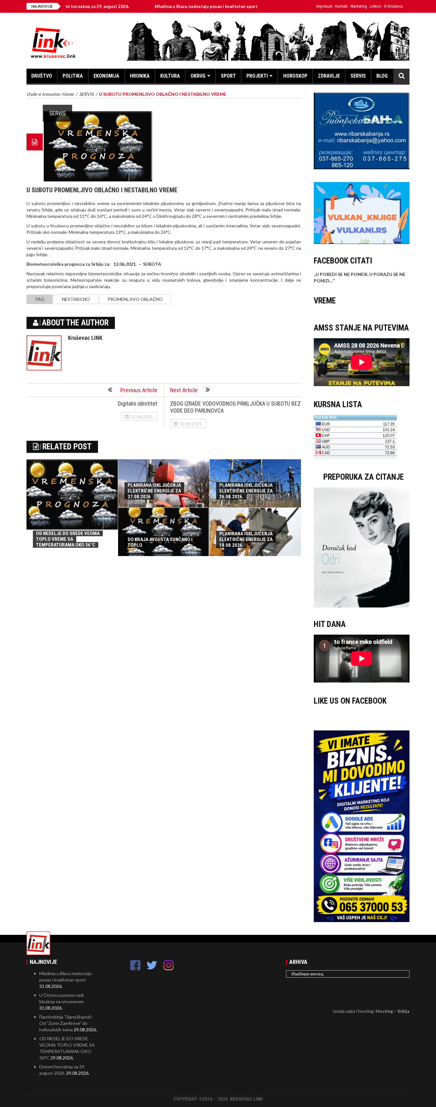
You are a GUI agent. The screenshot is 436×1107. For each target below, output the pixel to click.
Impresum (324, 6)
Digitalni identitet (137, 403)
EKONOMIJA (106, 76)
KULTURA (170, 76)
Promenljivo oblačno (135, 299)
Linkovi (375, 6)
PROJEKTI (257, 76)
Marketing (358, 6)
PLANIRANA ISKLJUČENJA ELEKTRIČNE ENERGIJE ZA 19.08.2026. (246, 539)
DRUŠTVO (41, 76)
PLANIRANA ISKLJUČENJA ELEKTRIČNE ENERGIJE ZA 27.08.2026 (154, 491)
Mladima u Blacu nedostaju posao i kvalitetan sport (171, 6)
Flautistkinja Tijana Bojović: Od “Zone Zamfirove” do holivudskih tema (66, 1023)
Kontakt (341, 6)
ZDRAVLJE (329, 76)
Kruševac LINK (85, 337)
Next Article (184, 390)
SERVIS (358, 76)
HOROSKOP (295, 76)
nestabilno (76, 299)
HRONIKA (140, 76)
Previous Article (138, 390)
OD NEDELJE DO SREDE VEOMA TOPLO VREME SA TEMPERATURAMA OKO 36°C (68, 539)
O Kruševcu (393, 6)
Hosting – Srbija (393, 1011)
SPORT (228, 76)
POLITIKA (73, 76)
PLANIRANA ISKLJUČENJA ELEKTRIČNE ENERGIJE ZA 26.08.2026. (246, 491)
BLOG (382, 76)
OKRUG (198, 76)
